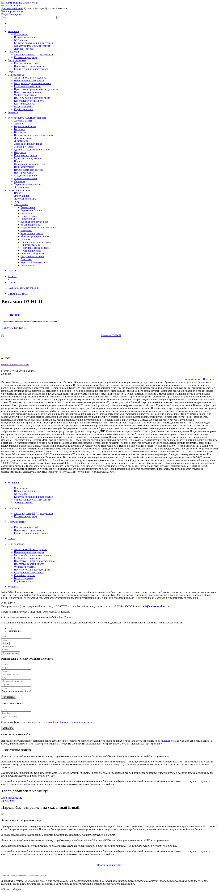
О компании (21, 34)
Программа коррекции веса (29, 92)
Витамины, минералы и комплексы (33, 135)
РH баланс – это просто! (27, 86)
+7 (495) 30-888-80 (11, 5)
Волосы (18, 192)
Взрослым (19, 129)
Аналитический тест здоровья (30, 77)
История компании (24, 37)
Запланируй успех (24, 146)
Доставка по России (12, 8)
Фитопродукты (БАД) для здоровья (33, 54)
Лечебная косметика (25, 198)
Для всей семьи (22, 138)
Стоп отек (19, 181)
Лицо (17, 201)
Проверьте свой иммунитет (29, 80)
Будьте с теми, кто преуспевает (31, 69)
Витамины (20, 132)
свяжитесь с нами (24, 743)
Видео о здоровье (23, 106)
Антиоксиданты (23, 120)
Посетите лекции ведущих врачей (32, 97)
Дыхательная (21, 140)
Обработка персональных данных (32, 45)
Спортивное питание (25, 178)
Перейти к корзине (11, 797)
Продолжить (8, 800)
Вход (4, 14)
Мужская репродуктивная (28, 158)
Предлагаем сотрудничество (29, 66)
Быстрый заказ (192, 379)
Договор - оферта (23, 48)
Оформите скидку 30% (109, 865)
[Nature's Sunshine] (12, 2)
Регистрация (15, 14)
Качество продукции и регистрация (33, 43)
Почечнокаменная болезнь (28, 169)
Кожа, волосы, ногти (25, 155)
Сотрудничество (17, 60)
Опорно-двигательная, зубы (29, 164)
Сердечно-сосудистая (25, 175)
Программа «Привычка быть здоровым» (36, 89)
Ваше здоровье (16, 74)
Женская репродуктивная (28, 143)
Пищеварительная (24, 166)
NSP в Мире (20, 40)
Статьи (11, 71)
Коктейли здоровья (24, 103)
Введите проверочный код (16, 691)
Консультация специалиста (29, 100)
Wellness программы (25, 95)
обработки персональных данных (73, 722)
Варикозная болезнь (25, 126)
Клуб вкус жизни (23, 109)
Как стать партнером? (26, 63)
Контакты (13, 112)
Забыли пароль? (10, 646)
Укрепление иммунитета (27, 184)
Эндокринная (21, 187)
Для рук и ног (21, 195)
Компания (13, 31)
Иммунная (20, 152)
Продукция (14, 51)
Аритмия (19, 123)
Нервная (18, 161)
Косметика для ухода (25, 57)
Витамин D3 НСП (15, 365)
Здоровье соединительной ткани (32, 149)
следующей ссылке (168, 740)
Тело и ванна (21, 204)
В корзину (208, 379)
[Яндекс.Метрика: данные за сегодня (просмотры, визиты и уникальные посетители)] (11, 889)
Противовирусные (24, 172)
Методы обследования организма (32, 83)
